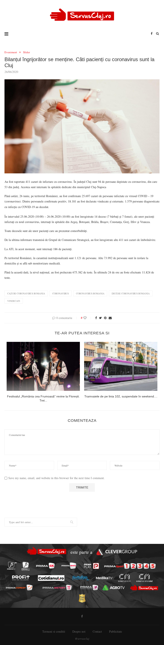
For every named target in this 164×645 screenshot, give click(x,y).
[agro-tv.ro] (113, 588)
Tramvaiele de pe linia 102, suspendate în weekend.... (120, 396)
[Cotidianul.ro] (51, 578)
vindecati (13, 301)
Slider (26, 52)
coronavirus (60, 293)
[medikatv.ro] (104, 578)
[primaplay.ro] (91, 566)
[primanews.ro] (69, 565)
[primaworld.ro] (89, 587)
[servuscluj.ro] (144, 587)
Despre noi (78, 631)
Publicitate (115, 631)
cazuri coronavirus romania (26, 293)
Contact (97, 631)
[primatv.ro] (11, 566)
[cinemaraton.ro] (124, 578)
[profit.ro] (21, 578)
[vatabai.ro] (82, 598)
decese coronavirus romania (131, 293)
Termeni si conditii (53, 631)
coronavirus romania (90, 293)
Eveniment (10, 52)
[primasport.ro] (130, 566)
